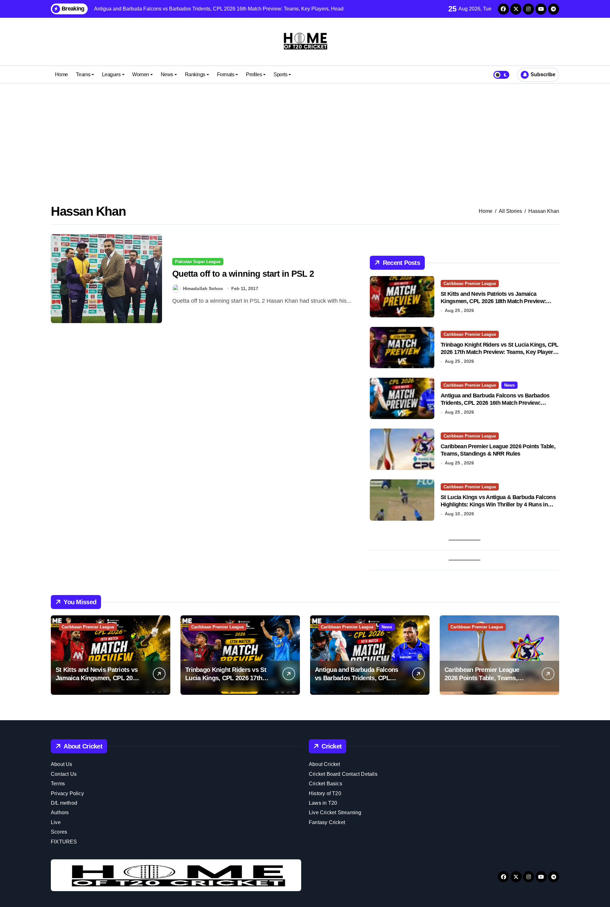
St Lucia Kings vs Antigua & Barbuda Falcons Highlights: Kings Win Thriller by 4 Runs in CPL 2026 (498, 504)
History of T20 (325, 793)
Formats (225, 74)
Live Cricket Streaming (335, 812)
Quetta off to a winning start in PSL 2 (243, 274)
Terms (58, 783)
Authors (60, 812)
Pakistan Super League (197, 261)
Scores (59, 832)
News (167, 74)
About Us (61, 764)
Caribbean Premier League (470, 283)
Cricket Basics (325, 783)
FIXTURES (64, 841)
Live (56, 822)
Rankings (195, 74)
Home (61, 74)
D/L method (64, 803)
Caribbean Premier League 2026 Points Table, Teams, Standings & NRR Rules (481, 678)
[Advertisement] (305, 134)
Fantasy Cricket (327, 822)
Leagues (111, 74)
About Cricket (324, 764)
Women (140, 74)
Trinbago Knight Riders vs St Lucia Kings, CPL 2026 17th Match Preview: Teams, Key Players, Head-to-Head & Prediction (500, 352)
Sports (280, 74)
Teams (83, 74)
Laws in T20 (323, 803)
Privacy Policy (67, 793)
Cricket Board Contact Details (343, 774)
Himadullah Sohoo (203, 288)
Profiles (254, 74)
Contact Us (64, 774)
